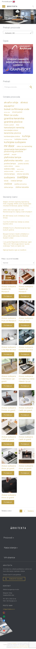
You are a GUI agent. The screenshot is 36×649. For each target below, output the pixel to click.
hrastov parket (9, 125)
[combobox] (18, 32)
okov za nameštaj (24, 146)
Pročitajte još (8, 296)
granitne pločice (13, 121)
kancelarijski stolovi (11, 130)
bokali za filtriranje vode (16, 109)
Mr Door (9, 146)
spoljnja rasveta (8, 171)
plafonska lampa (12, 157)
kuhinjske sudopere (15, 142)
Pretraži (30, 87)
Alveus (24, 102)
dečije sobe (7, 112)
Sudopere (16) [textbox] (17, 33)
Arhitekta (13, 643)
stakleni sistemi (20, 171)
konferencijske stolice (12, 136)
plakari (27, 161)
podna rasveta (23, 164)
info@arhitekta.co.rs (9, 609)
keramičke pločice (12, 133)
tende (6, 181)
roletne (17, 166)
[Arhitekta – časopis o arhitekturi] (19, 6)
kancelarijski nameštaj (14, 127)
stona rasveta (23, 174)
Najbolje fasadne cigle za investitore (14, 250)
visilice (8, 183)
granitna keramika (14, 118)
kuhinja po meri (8, 139)
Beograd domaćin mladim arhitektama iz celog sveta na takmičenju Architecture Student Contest (16, 236)
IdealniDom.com (17, 647)
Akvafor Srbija (11, 102)
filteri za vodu (11, 115)
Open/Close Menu (2, 6)
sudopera (9, 177)
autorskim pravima (24, 646)
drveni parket (17, 112)
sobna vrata (9, 169)
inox (17, 125)
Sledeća (31, 511)
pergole (14, 154)
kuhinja (26, 136)
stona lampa (9, 174)
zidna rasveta (22, 187)
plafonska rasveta (13, 160)
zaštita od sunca (20, 184)
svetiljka (22, 177)
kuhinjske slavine (21, 139)
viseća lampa (16, 181)
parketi (6, 154)
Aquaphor (9, 106)
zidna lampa (8, 187)
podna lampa (10, 163)
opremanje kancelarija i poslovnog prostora (15, 150)
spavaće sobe (20, 169)
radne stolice (8, 166)
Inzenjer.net (26, 647)
